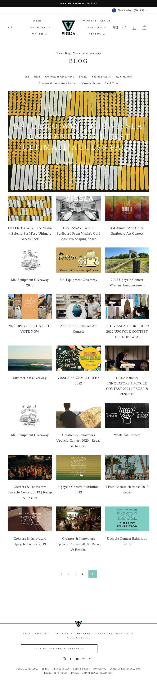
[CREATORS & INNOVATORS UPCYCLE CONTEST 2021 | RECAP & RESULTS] (127, 358)
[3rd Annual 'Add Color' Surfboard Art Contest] (127, 208)
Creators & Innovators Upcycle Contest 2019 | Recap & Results (30, 492)
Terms (45, 669)
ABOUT (105, 20)
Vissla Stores (78, 638)
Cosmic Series (91, 83)
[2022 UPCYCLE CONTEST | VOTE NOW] (30, 306)
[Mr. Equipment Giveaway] (78, 259)
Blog (68, 53)
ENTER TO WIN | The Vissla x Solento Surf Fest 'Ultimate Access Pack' (30, 233)
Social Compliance (27, 669)
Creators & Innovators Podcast (58, 83)
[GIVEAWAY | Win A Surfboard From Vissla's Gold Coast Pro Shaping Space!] (78, 208)
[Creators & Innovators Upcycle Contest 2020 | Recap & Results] (78, 415)
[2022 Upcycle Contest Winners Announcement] (127, 259)
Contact (42, 634)
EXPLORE (95, 27)
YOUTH (38, 34)
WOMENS (90, 20)
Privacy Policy (61, 669)
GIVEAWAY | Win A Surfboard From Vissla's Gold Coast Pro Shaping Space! (78, 233)
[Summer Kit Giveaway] (30, 358)
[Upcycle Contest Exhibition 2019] (78, 467)
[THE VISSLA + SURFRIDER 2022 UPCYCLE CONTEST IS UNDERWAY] (127, 306)
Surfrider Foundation (115, 634)
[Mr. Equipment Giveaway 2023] (30, 259)
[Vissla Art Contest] (127, 415)
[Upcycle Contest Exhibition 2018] (127, 518)
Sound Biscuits (101, 76)
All (27, 76)
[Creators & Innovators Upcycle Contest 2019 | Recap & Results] (30, 467)
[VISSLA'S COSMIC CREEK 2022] (78, 358)
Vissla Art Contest (127, 435)
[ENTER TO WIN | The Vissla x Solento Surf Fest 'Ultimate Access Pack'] (30, 208)
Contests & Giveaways (59, 76)
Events (83, 76)
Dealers (84, 634)
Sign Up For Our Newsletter (59, 649)
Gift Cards (63, 634)
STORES (95, 34)
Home (59, 53)
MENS (38, 20)
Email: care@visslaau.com (125, 669)
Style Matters (123, 76)
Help (27, 634)
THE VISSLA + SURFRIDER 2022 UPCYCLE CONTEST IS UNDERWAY (127, 331)
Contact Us (99, 669)
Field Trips (111, 83)
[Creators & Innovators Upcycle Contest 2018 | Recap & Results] (78, 518)
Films (37, 76)
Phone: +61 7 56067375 (56, 673)
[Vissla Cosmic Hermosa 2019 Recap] (127, 467)
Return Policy (81, 669)
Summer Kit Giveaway (30, 378)
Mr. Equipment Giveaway (78, 280)
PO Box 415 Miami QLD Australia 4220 (92, 673)
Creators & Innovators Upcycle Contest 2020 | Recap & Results (78, 440)
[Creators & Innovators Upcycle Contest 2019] (30, 518)
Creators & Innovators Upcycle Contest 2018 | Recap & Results (78, 544)
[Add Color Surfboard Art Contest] (78, 306)
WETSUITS (38, 27)
